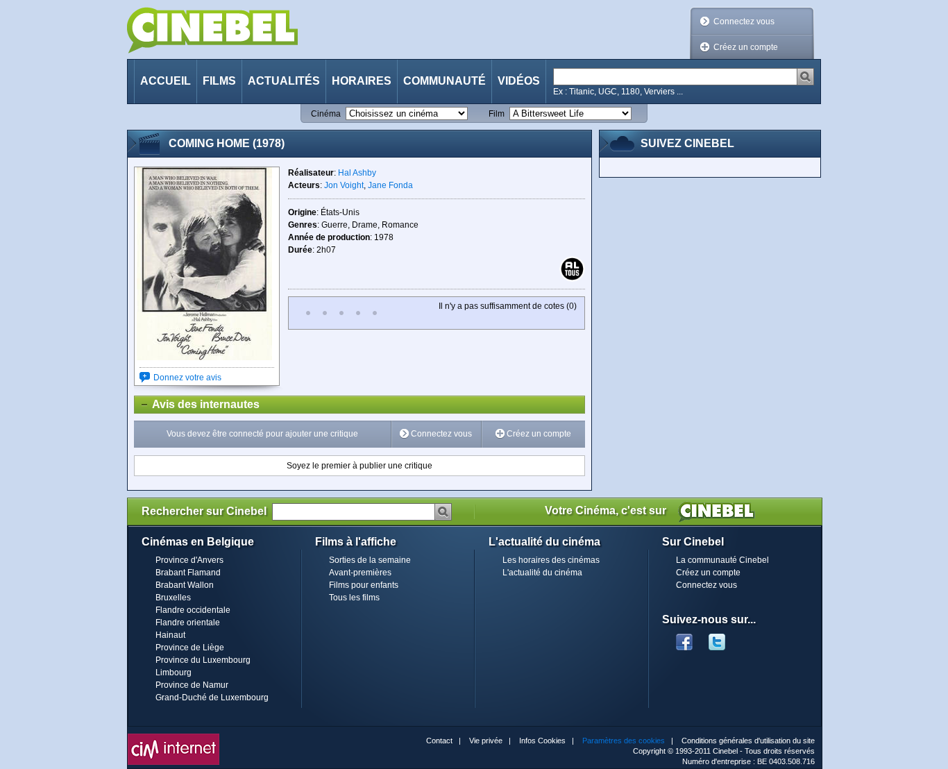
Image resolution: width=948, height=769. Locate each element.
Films (219, 81)
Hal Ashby (357, 173)
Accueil (165, 81)
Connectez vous (744, 21)
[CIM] (173, 737)
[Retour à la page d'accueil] (212, 30)
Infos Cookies (542, 740)
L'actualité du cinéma (542, 572)
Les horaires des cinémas (551, 560)
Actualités (284, 81)
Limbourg (173, 672)
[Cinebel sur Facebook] (684, 638)
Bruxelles (173, 597)
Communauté (444, 81)
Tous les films (354, 597)
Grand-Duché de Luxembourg (212, 697)
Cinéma (326, 114)
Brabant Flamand (188, 572)
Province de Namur (191, 685)
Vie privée (485, 740)
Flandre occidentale (192, 610)
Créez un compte (745, 47)
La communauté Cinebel (722, 560)
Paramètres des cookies (623, 740)
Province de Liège (189, 647)
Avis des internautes (197, 404)
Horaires (361, 81)
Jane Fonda (390, 185)
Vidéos (519, 81)
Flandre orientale (187, 622)
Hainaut (170, 635)
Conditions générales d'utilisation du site (748, 740)
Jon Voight (344, 185)
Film (497, 114)
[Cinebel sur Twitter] (724, 638)
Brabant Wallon (184, 585)
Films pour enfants (363, 585)
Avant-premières (360, 572)
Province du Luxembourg (203, 660)
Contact (439, 740)
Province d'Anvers (189, 560)
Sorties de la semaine (370, 560)
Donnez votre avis (187, 377)
